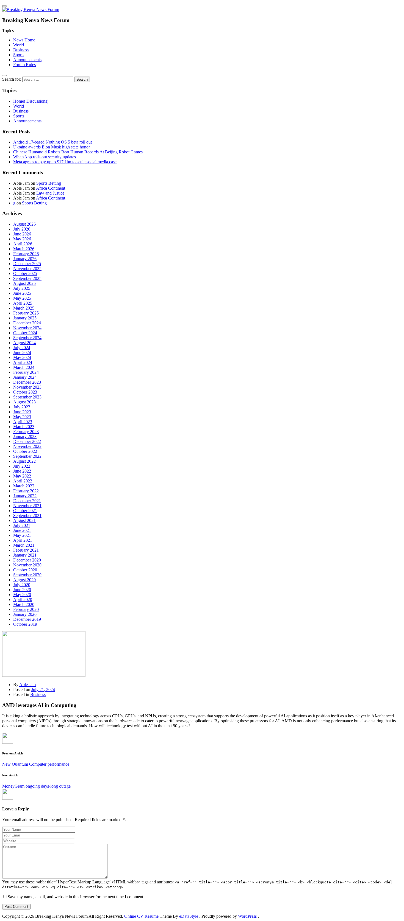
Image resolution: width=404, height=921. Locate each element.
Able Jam (27, 684)
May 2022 (22, 476)
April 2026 (22, 244)
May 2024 (22, 357)
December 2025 (27, 263)
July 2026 (21, 229)
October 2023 (25, 392)
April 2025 (22, 303)
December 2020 (27, 560)
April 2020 (22, 599)
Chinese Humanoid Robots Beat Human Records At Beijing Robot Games (78, 152)
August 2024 (24, 342)
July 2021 (21, 525)
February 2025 (26, 313)
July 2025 (21, 288)
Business (21, 49)
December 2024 (27, 323)
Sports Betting (48, 183)
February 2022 (26, 490)
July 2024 (21, 347)
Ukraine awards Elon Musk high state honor (51, 147)
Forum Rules (24, 64)
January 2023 (25, 436)
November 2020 (27, 565)
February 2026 (26, 253)
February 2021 (26, 550)
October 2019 (25, 624)
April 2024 (22, 362)
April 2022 (22, 481)
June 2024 (22, 352)
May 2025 (22, 298)
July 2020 (21, 584)
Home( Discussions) (30, 101)
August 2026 (24, 224)
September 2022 (27, 456)
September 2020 (27, 574)
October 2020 (25, 570)
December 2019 (27, 619)
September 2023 (27, 397)
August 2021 (24, 520)
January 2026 (25, 258)
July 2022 (21, 466)
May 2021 (22, 535)
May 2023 (22, 416)
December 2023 (27, 382)
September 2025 (27, 278)
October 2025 (25, 273)
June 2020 (22, 589)
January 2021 (25, 555)
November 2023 (27, 387)
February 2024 (26, 372)
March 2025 (23, 308)
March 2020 (23, 604)
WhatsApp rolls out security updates (44, 157)
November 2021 (27, 505)
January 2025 (25, 318)
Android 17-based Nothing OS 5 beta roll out (52, 142)
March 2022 (23, 486)
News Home (24, 40)
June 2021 (22, 530)
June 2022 (22, 471)
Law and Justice (50, 193)
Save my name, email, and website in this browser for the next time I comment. (76, 896)
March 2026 (23, 248)
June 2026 (22, 234)
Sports (18, 54)
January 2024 (25, 377)
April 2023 (22, 421)
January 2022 (25, 495)
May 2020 (22, 594)
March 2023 (23, 426)
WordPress (247, 916)
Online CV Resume (141, 916)
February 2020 (26, 609)
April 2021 (22, 540)
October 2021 (25, 510)
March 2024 (23, 367)
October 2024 (25, 332)
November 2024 (27, 327)
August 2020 (24, 579)
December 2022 (27, 441)
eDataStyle (188, 916)
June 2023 (22, 411)
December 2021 (27, 500)
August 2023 (24, 402)
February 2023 (26, 431)
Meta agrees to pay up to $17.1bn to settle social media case (65, 161)
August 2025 (24, 283)
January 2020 (25, 614)
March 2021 (23, 545)
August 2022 (24, 461)
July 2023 (21, 407)
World (18, 45)
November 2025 (27, 268)
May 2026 (22, 239)
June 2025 (22, 293)
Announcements (27, 59)
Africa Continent (50, 188)
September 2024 (27, 337)
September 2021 (27, 515)
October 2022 (25, 451)
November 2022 (27, 446)
